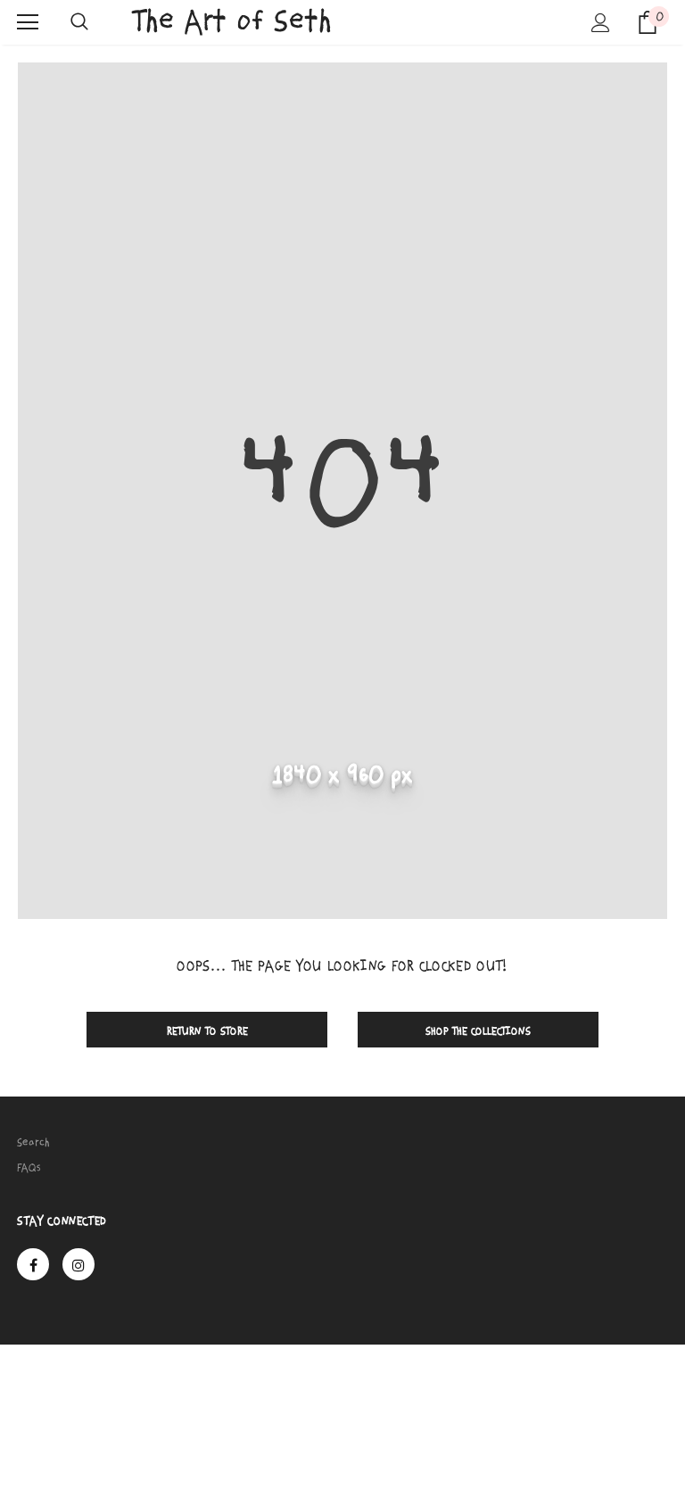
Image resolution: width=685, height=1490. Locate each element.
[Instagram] (78, 1264)
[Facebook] (33, 1264)
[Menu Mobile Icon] (27, 22)
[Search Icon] (79, 22)
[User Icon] (600, 22)
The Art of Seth (232, 21)
